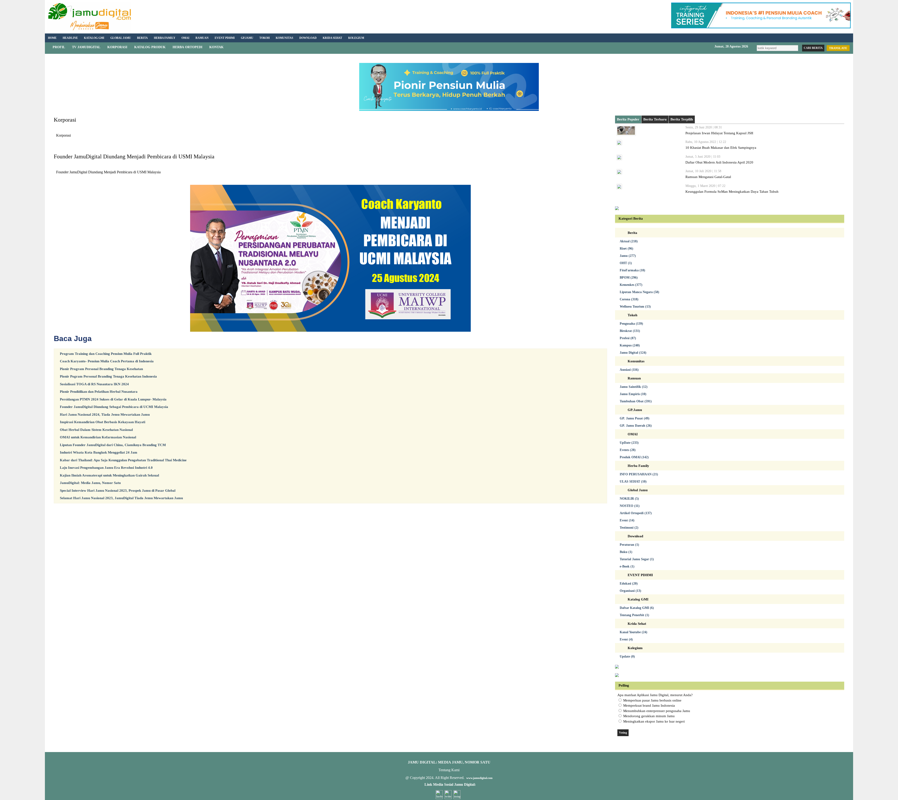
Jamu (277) (628, 256)
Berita (142, 38)
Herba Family (164, 38)
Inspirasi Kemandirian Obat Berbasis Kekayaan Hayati (102, 422)
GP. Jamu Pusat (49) (634, 418)
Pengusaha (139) (631, 323)
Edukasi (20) (629, 583)
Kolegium (356, 38)
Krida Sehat (332, 38)
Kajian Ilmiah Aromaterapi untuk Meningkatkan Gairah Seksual (109, 475)
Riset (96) (626, 248)
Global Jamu (120, 38)
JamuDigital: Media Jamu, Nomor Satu (90, 483)
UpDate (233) (629, 442)
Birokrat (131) (630, 331)
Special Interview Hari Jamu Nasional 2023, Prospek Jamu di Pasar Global (117, 490)
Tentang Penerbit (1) (634, 615)
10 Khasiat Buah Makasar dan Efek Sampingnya (720, 147)
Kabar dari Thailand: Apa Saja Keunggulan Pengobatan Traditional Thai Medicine (123, 460)
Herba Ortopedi (187, 47)
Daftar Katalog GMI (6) (637, 608)
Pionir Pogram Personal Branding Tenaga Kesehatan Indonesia (108, 376)
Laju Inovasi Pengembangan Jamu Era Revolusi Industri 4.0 (106, 467)
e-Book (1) (627, 566)
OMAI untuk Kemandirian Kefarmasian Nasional (98, 437)
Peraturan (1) (629, 544)
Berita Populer (628, 119)
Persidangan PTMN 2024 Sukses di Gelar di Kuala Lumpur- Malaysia (113, 399)
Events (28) (628, 450)
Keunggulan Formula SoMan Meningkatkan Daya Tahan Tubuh (732, 191)
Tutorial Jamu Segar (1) (637, 559)
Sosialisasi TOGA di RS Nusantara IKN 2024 (94, 384)
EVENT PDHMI (225, 38)
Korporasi (117, 47)
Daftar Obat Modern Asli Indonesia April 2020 (719, 162)
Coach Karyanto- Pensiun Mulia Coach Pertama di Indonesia (107, 361)
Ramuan (202, 38)
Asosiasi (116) (629, 369)
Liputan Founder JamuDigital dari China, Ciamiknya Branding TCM (113, 445)
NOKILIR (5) (629, 498)
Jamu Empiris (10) (633, 394)
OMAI (185, 38)
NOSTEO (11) (630, 506)
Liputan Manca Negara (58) (639, 292)
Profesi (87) (628, 338)
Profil (59, 47)
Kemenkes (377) (631, 285)
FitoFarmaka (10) (632, 270)
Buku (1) (626, 552)
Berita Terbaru (654, 119)
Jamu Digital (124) (633, 352)
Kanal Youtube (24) (633, 632)
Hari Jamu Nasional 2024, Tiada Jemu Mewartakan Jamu (105, 414)
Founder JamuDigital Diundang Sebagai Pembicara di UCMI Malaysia (114, 407)
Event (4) (626, 639)
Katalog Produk (150, 47)
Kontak (216, 47)
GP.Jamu (247, 38)
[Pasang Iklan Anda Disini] (617, 209)
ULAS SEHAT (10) (633, 481)
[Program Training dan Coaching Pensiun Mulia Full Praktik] (449, 110)
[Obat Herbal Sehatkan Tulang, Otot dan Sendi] (617, 667)
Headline (70, 38)
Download (308, 38)
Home (52, 38)
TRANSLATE (838, 48)
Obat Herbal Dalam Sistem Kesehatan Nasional (96, 430)
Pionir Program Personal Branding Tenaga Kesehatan (101, 369)
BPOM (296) (629, 277)
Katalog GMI (94, 38)
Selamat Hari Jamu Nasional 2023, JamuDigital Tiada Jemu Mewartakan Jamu (121, 498)
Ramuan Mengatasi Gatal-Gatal (708, 177)
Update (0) (627, 656)
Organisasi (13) (630, 591)
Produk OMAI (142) (634, 457)
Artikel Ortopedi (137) (636, 513)
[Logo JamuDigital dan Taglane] (89, 30)
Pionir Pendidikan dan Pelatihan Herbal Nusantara (99, 391)
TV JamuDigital (86, 47)
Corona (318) (629, 299)
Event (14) (627, 520)
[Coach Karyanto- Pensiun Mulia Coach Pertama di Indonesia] (761, 27)
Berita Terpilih (681, 119)
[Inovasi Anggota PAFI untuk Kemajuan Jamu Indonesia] (617, 676)
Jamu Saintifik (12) (634, 387)
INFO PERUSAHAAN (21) (639, 474)
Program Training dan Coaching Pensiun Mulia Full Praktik (106, 354)
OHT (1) (626, 263)
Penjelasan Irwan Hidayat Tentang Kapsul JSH (719, 133)
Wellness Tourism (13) (635, 306)
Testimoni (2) (629, 527)
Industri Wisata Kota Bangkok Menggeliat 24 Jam (98, 452)
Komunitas (284, 38)
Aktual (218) (629, 241)
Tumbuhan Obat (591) (636, 401)
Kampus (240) (630, 345)
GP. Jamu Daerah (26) (636, 425)
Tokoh (264, 38)
